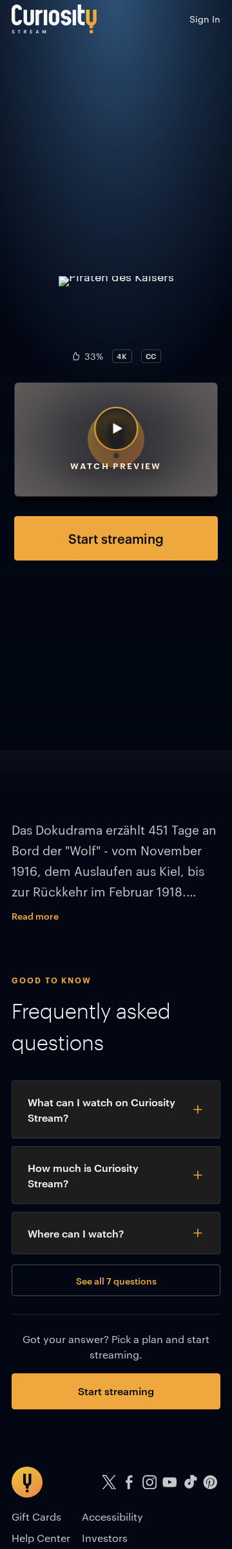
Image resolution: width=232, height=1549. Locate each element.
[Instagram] (149, 1482)
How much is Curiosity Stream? (83, 1175)
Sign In (204, 18)
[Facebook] (129, 1482)
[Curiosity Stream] (54, 19)
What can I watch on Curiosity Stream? (101, 1109)
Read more (35, 915)
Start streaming (116, 538)
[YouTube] (170, 1482)
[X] (109, 1482)
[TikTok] (190, 1482)
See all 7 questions (116, 1280)
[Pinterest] (210, 1482)
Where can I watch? (76, 1233)
